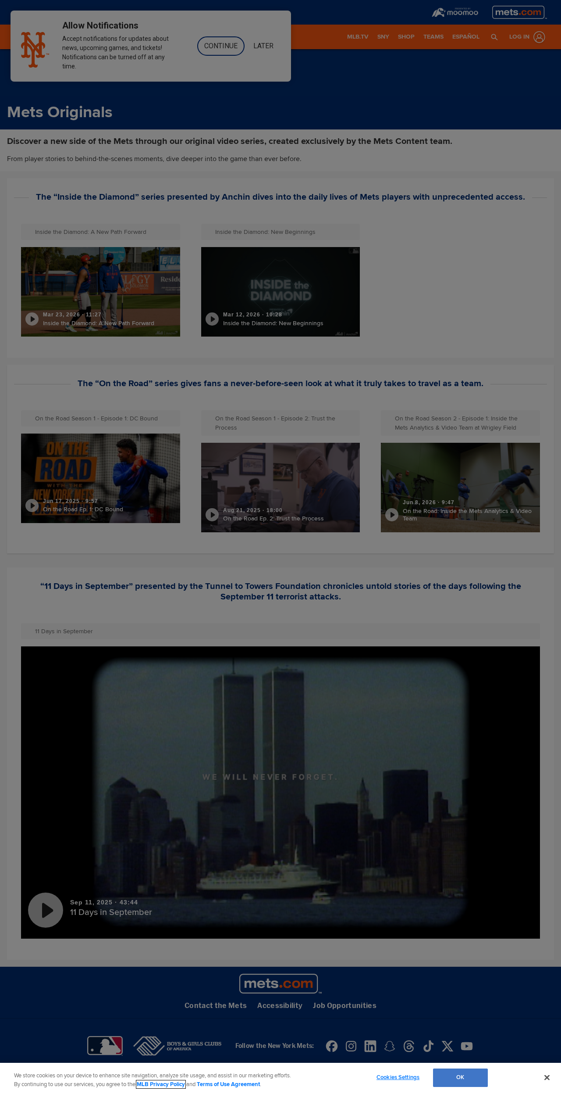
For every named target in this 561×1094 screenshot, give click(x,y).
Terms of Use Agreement (228, 1084)
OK (460, 1077)
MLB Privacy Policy (161, 1084)
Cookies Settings (397, 1077)
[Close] (547, 1077)
